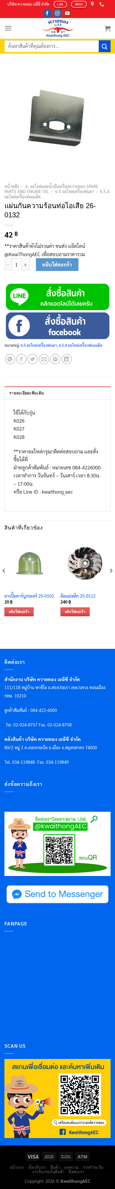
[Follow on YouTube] (67, 13)
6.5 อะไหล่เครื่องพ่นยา (74, 191)
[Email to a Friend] (44, 359)
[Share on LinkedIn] (67, 359)
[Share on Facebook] (21, 359)
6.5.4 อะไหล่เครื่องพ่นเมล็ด (80, 345)
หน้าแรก (17, 1167)
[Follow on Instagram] (57, 13)
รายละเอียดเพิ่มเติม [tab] (26, 393)
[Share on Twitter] (32, 359)
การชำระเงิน (93, 1167)
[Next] (111, 582)
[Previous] (4, 582)
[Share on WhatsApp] (10, 359)
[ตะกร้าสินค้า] (108, 28)
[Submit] (105, 46)
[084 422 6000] (102, 4)
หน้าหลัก (11, 186)
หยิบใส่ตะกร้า (57, 264)
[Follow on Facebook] (47, 13)
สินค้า (55, 1167)
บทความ (71, 1167)
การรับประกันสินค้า (48, 1171)
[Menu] (8, 28)
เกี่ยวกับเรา (37, 1167)
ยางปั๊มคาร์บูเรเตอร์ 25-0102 (29, 595)
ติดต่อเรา (76, 1171)
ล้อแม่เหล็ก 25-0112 (78, 595)
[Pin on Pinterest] (55, 359)
